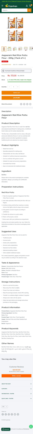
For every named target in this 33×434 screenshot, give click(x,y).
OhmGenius (26, 429)
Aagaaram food (6, 64)
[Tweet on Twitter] (27, 104)
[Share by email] (30, 104)
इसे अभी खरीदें (16, 98)
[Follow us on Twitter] (6, 414)
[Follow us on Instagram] (9, 414)
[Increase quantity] (18, 86)
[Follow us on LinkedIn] (18, 414)
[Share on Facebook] (21, 104)
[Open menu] (2, 5)
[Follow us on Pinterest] (12, 414)
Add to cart (16, 92)
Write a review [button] (16, 376)
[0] (30, 6)
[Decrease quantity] (9, 86)
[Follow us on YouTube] (15, 414)
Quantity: (4, 86)
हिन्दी (3, 406)
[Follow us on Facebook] (3, 414)
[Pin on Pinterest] (24, 104)
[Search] (29, 10)
